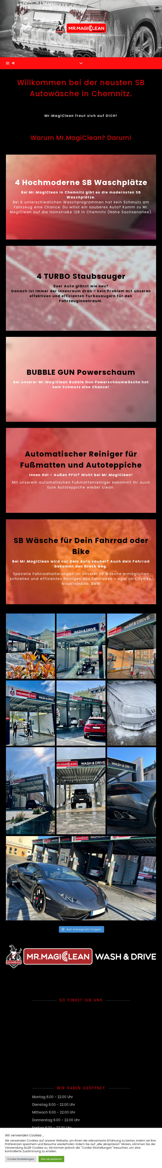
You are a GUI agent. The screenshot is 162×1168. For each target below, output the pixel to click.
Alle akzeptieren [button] (51, 1159)
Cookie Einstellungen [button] (20, 1159)
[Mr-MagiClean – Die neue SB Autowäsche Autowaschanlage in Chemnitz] (81, 28)
